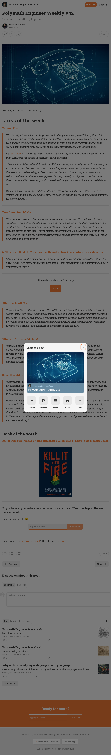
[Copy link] (31, 400)
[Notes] (67, 400)
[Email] (55, 400)
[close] (83, 347)
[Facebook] (43, 400)
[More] (79, 400)
